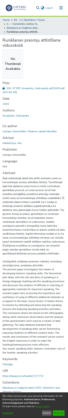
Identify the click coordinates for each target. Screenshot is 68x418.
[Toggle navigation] (61, 8)
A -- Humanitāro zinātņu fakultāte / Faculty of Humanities (23, 24)
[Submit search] (38, 8)
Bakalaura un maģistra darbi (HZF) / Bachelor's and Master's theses (23, 28)
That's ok (59, 413)
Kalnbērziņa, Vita (11, 143)
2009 (5, 104)
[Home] (15, 8)
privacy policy (42, 406)
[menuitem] (42, 8)
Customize (7, 413)
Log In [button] (49, 8)
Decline (47, 413)
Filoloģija (7, 364)
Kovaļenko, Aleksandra (15, 116)
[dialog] (34, 405)
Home (6, 20)
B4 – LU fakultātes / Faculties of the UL (30, 20)
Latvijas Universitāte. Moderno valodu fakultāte (29, 131)
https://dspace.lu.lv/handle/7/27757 (23, 376)
